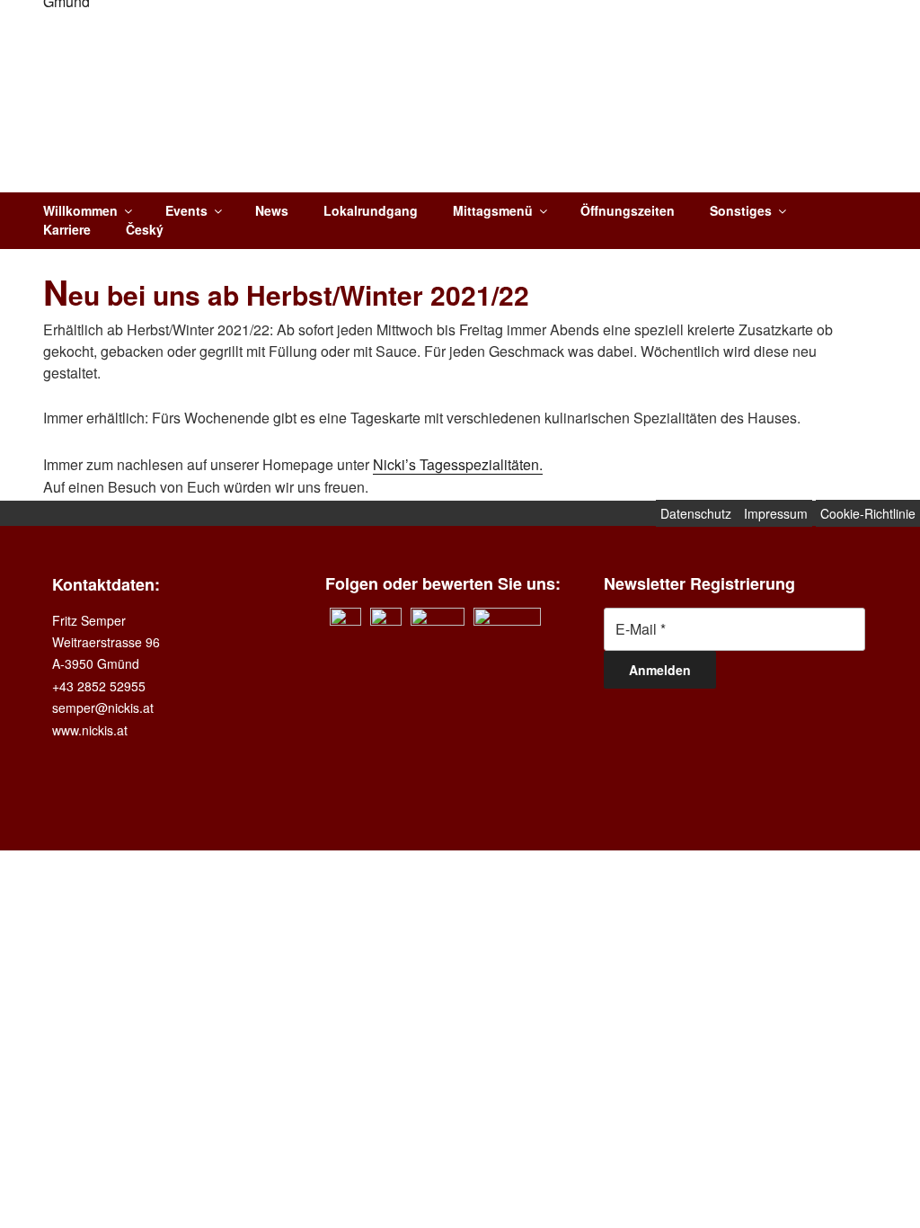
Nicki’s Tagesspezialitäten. (458, 464)
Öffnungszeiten (627, 210)
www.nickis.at (90, 730)
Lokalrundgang (370, 210)
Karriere (67, 229)
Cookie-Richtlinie (868, 513)
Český (145, 229)
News (271, 210)
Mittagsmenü (493, 210)
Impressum (776, 513)
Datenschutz (697, 513)
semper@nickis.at (103, 707)
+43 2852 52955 (99, 686)
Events (186, 210)
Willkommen (80, 210)
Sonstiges (741, 210)
